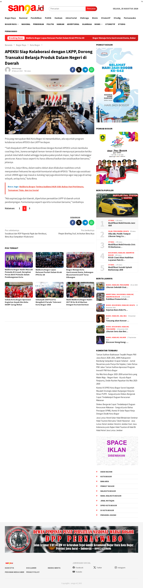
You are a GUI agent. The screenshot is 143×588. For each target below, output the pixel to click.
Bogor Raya (112, 253)
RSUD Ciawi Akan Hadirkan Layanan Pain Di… (120, 258)
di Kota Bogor (107, 510)
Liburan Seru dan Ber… (117, 331)
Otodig (111, 220)
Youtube (79, 572)
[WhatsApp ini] (91, 70)
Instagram (121, 567)
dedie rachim (106, 472)
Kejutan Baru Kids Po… (117, 310)
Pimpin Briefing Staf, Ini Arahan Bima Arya (76, 232)
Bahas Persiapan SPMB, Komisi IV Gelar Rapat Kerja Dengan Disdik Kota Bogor (115, 410)
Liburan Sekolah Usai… (117, 287)
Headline (121, 253)
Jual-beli (123, 316)
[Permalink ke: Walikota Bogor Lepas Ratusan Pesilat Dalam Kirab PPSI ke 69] (50, 260)
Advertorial (111, 294)
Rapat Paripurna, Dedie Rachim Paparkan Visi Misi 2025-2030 (117, 380)
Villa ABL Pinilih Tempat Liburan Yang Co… (119, 235)
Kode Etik (9, 568)
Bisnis (108, 285)
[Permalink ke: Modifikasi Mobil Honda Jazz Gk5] (117, 205)
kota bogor (106, 476)
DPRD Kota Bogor (108, 505)
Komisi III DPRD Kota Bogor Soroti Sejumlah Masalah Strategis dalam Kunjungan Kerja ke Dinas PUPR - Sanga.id (115, 390)
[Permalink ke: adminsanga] (7, 69)
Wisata (126, 231)
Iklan (110, 231)
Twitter (99, 567)
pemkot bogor (107, 486)
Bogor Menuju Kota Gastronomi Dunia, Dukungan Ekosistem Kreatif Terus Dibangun (79, 273)
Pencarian (91, 8)
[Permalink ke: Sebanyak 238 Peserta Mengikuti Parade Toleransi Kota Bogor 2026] (50, 290)
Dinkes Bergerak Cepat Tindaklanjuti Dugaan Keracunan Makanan (115, 397)
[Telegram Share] (85, 70)
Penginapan (118, 231)
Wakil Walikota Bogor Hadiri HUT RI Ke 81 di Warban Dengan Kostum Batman (79, 302)
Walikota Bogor (108, 491)
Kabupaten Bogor (113, 297)
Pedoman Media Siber (14, 572)
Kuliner (123, 337)
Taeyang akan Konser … (117, 320)
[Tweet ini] (79, 70)
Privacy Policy (32, 572)
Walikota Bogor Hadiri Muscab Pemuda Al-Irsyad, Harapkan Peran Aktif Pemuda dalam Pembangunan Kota (19, 273)
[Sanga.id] (26, 8)
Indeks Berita (54, 568)
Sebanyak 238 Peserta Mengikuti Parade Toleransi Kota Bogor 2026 (48, 302)
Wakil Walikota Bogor (110, 496)
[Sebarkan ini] (72, 70)
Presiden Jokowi (108, 515)
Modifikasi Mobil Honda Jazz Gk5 (121, 224)
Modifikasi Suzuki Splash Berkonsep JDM (120, 268)
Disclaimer (31, 568)
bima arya (104, 481)
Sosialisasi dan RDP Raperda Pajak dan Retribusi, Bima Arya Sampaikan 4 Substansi (26, 233)
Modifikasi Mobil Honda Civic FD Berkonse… (121, 245)
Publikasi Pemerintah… (117, 299)
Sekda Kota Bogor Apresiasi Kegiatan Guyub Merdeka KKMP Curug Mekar (18, 302)
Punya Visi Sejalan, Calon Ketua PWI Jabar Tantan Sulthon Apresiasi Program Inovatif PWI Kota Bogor (116, 367)
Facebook (79, 567)
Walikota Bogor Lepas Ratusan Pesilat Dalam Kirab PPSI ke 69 (40, 38)
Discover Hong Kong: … (117, 342)
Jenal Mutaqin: (107, 501)
